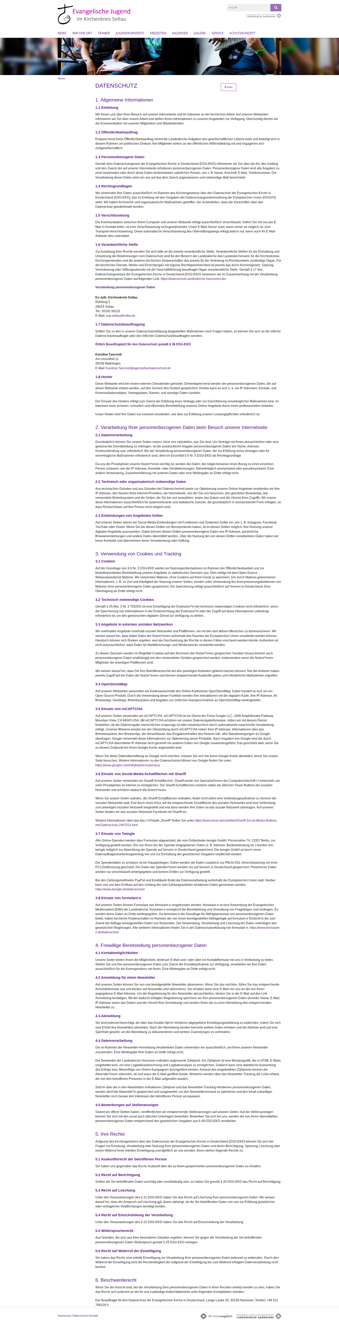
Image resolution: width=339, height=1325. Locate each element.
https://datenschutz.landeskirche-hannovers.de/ (193, 278)
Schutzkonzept (242, 33)
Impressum (65, 1315)
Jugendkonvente (130, 33)
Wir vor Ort (82, 33)
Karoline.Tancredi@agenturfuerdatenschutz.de (138, 368)
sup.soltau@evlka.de (120, 315)
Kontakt (93, 1315)
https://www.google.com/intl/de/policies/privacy (127, 765)
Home (61, 78)
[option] (169, 56)
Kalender (180, 33)
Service (218, 33)
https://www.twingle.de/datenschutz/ (120, 889)
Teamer (104, 33)
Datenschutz (80, 1315)
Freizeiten (158, 33)
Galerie (200, 33)
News (62, 33)
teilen (229, 87)
